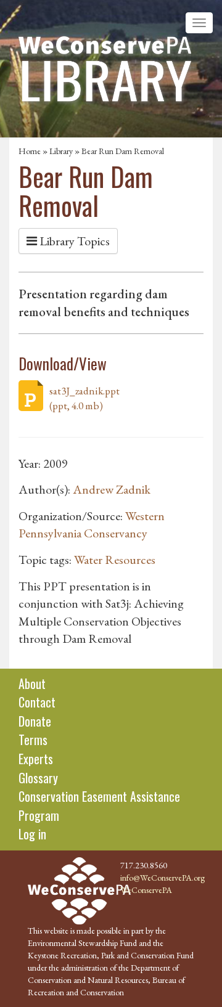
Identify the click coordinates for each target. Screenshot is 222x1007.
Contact (37, 702)
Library (61, 151)
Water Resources (114, 560)
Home (29, 151)
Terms (32, 739)
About (32, 683)
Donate (34, 721)
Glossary (38, 777)
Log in (32, 834)
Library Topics (73, 241)
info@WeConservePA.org (162, 877)
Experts (35, 758)
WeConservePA (146, 889)
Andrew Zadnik (111, 489)
